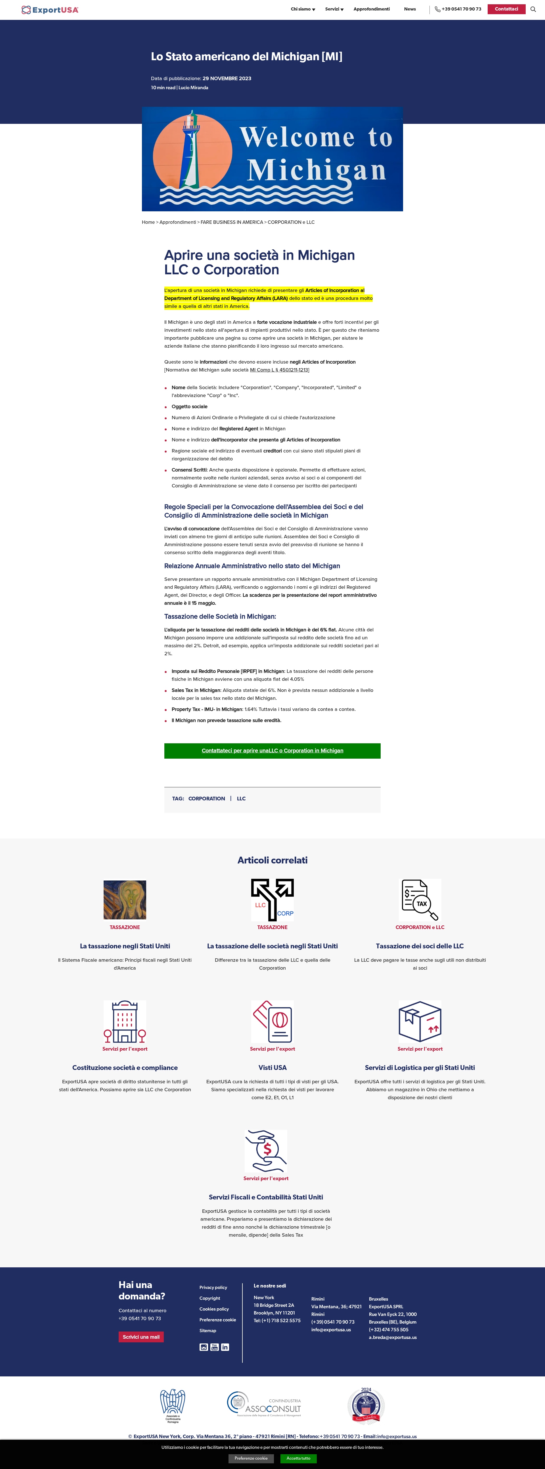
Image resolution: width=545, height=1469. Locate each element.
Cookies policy (214, 1309)
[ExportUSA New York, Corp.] (50, 10)
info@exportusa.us (331, 1329)
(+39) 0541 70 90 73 (333, 1322)
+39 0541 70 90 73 (461, 9)
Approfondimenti (372, 9)
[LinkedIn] (225, 1347)
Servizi (332, 9)
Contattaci (506, 9)
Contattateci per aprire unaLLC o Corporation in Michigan (272, 750)
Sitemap (208, 1330)
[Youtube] (214, 1347)
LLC (241, 799)
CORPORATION (206, 799)
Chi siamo (301, 9)
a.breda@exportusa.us (393, 1337)
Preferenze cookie (251, 1459)
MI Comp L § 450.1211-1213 (279, 369)
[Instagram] (204, 1347)
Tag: (178, 799)
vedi (125, 925)
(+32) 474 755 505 (388, 1329)
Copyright (210, 1298)
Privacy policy (213, 1287)
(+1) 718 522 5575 (281, 1320)
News (410, 9)
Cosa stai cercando (533, 9)
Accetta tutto (299, 1459)
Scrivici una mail (141, 1337)
